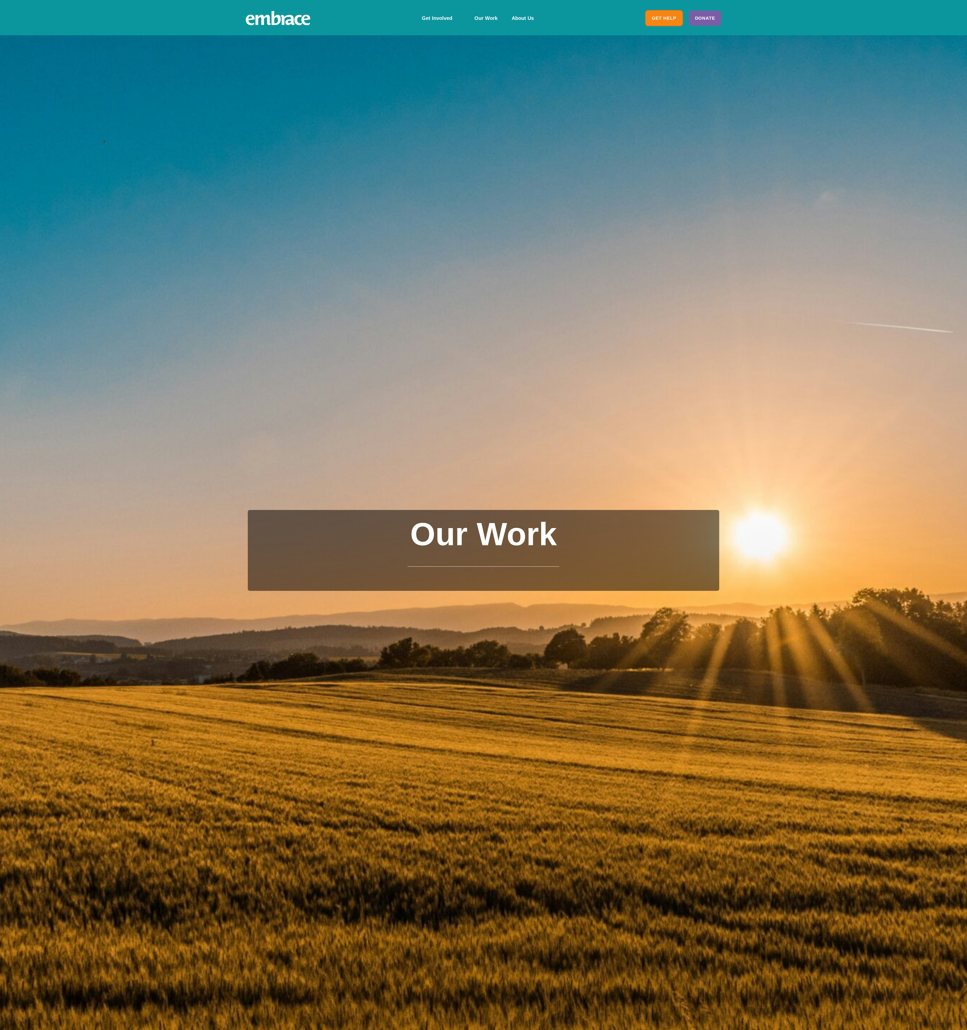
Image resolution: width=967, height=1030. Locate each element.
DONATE (705, 18)
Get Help (664, 18)
